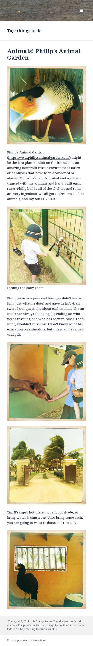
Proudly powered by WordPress (26, 640)
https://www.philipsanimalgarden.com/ (39, 157)
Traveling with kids (64, 621)
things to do (54, 625)
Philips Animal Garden (31, 625)
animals (12, 625)
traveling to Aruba (36, 629)
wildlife (52, 629)
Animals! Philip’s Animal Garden (44, 54)
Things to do (44, 621)
